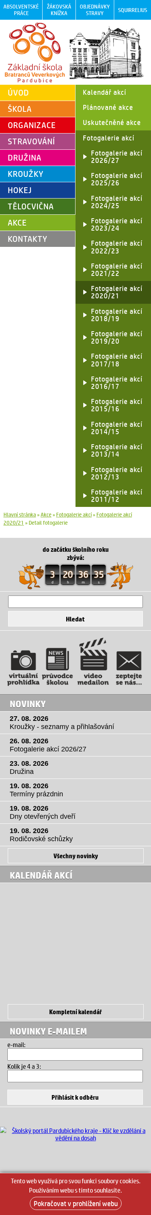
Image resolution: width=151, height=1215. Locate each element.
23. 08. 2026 (29, 767)
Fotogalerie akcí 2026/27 (116, 156)
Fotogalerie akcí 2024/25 (116, 202)
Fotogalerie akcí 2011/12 (116, 495)
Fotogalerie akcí (108, 137)
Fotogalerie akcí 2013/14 (116, 450)
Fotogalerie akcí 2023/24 (116, 224)
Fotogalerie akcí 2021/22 (116, 269)
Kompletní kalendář (75, 1012)
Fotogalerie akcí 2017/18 (116, 360)
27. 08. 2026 (62, 723)
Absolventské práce (21, 9)
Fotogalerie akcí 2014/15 (116, 428)
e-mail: (16, 1044)
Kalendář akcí (104, 92)
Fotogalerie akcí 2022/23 (116, 247)
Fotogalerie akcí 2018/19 (116, 315)
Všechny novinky (75, 856)
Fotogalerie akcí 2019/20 (116, 337)
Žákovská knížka (59, 9)
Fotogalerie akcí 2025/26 (116, 179)
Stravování (31, 141)
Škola (20, 108)
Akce (17, 222)
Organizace (32, 125)
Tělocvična (31, 206)
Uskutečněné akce (112, 122)
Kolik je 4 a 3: (24, 1066)
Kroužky (26, 173)
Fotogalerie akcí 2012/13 (116, 473)
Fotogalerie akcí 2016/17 (116, 382)
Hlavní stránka (19, 514)
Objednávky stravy (95, 9)
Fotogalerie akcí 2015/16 (116, 405)
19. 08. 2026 (36, 790)
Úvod (18, 92)
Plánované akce (108, 107)
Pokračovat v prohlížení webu (76, 1203)
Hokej (20, 190)
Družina (24, 157)
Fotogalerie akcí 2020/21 (116, 292)
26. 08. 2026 (48, 745)
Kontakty (28, 238)
